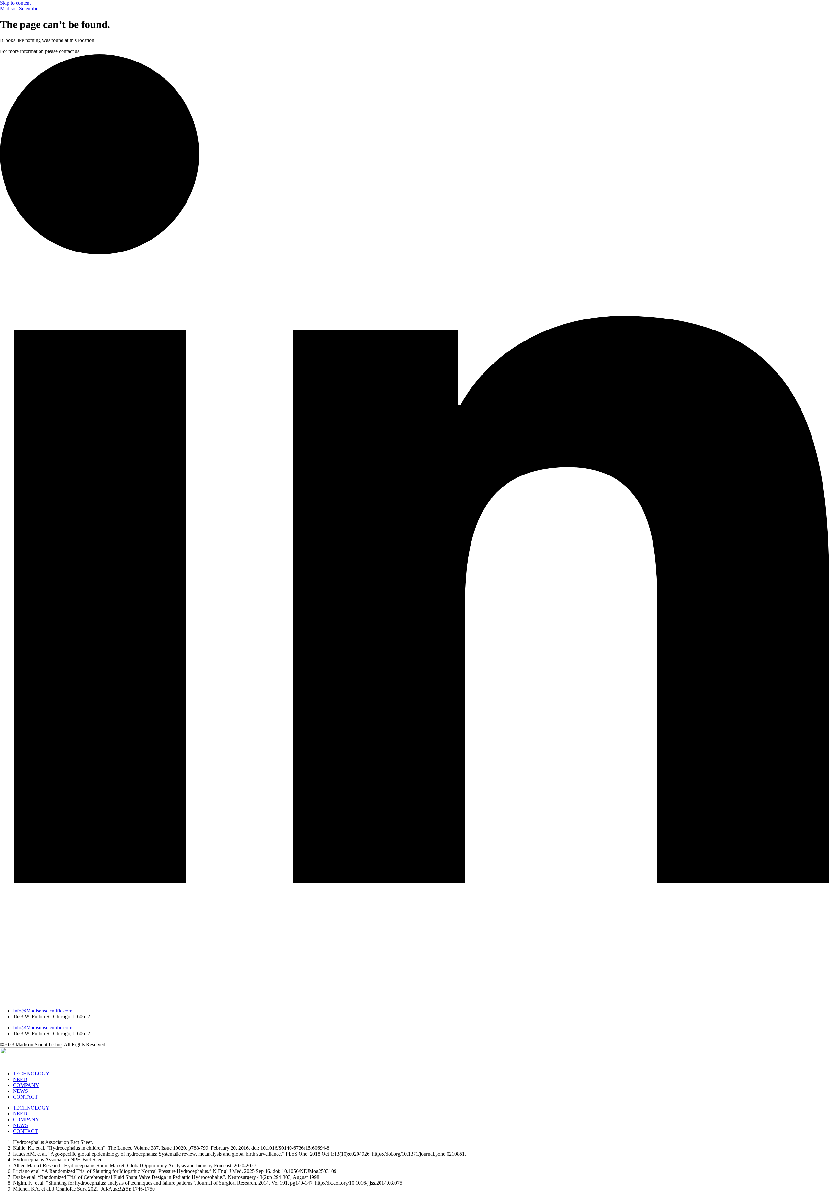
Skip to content (15, 3)
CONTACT (25, 1097)
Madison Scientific (19, 8)
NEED (20, 1079)
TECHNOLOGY (31, 1073)
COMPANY (26, 1085)
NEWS (20, 1091)
